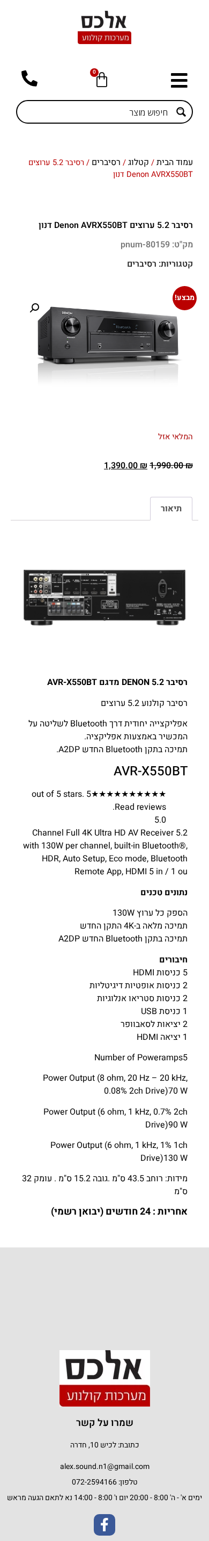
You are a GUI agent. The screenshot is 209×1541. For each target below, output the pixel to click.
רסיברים (106, 162)
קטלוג (138, 162)
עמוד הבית (174, 162)
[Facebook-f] (104, 1525)
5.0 (160, 820)
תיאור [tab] (171, 508)
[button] (177, 80)
